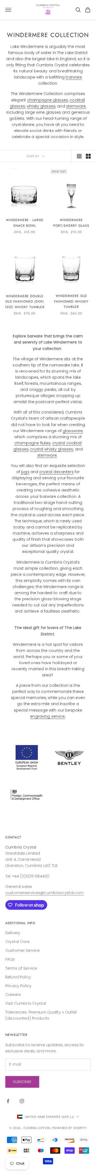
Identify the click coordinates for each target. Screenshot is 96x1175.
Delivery (12, 933)
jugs (25, 471)
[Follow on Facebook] (8, 1101)
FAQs (10, 959)
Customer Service (22, 950)
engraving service (47, 716)
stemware (76, 106)
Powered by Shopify (69, 1128)
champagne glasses (47, 100)
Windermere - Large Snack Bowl (24, 223)
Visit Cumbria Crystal (25, 1003)
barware (74, 77)
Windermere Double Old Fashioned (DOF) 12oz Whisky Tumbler (25, 301)
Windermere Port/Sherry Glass (71, 223)
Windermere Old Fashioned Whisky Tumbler (71, 301)
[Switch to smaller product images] (88, 156)
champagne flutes (32, 443)
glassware (73, 430)
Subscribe (22, 1081)
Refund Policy (18, 977)
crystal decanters (56, 471)
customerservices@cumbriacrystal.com (44, 892)
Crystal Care (17, 941)
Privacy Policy (18, 985)
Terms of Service (21, 968)
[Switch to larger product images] (79, 156)
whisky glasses (41, 106)
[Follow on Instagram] (22, 1101)
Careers (13, 994)
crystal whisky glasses (51, 449)
